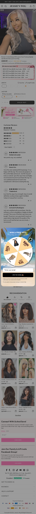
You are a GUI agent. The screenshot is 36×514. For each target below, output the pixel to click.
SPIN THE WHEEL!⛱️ (18, 275)
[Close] (33, 230)
